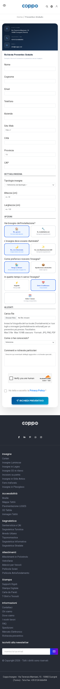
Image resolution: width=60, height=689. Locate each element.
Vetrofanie (7, 560)
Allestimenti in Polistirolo (15, 556)
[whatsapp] (35, 437)
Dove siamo (8, 615)
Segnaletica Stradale (12, 545)
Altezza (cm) (10, 193)
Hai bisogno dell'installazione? (19, 223)
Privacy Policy (37, 390)
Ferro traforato (9, 482)
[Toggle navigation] (4, 6)
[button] (47, 6)
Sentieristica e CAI (11, 525)
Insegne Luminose (11, 462)
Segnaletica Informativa (14, 541)
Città (6, 138)
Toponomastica (10, 537)
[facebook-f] (19, 437)
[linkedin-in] (24, 437)
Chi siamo (7, 611)
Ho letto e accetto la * (27, 390)
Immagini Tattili (10, 514)
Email (7, 89)
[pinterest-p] (30, 437)
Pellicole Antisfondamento (15, 573)
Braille (5, 498)
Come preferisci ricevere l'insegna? (22, 259)
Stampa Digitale (10, 588)
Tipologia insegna (13, 180)
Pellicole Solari (10, 569)
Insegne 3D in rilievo (12, 470)
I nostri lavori (8, 619)
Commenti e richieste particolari (20, 350)
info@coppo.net (16, 47)
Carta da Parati (9, 592)
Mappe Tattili (8, 502)
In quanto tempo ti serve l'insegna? (22, 277)
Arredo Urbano (9, 533)
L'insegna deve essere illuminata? (21, 241)
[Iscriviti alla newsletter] (54, 651)
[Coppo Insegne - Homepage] (30, 6)
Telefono (8, 101)
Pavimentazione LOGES (14, 506)
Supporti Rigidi (9, 584)
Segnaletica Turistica (12, 529)
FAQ (4, 623)
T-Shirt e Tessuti (10, 596)
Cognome (9, 76)
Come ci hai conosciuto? (16, 338)
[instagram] (41, 437)
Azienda (8, 113)
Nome (7, 64)
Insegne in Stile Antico (13, 478)
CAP (6, 162)
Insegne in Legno (11, 466)
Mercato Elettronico (12, 631)
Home (20, 17)
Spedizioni (7, 627)
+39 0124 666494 (17, 39)
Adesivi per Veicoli (11, 565)
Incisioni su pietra (11, 474)
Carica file (9, 313)
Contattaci (7, 607)
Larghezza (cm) (12, 205)
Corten (5, 458)
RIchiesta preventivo (12, 635)
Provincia (9, 150)
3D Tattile (7, 510)
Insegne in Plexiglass (13, 487)
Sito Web (9, 125)
